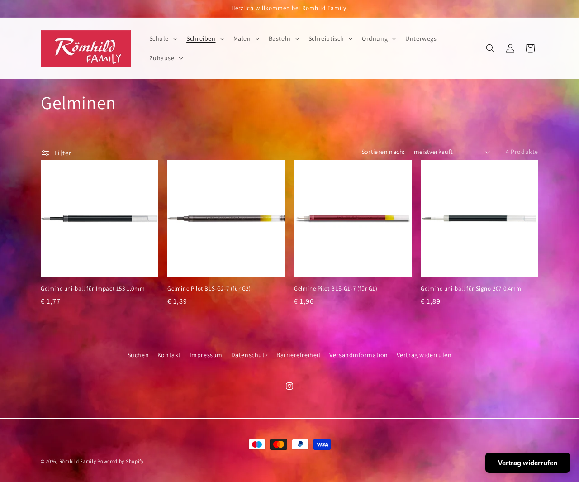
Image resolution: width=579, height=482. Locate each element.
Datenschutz (249, 355)
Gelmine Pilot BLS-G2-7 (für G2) (209, 288)
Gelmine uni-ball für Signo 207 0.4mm (471, 288)
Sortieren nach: (383, 152)
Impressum (206, 355)
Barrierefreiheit (298, 355)
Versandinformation (358, 355)
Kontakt (169, 355)
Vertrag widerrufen (424, 355)
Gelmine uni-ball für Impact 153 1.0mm (93, 288)
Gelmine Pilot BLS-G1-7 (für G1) (336, 288)
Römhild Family (77, 461)
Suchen (138, 355)
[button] (162, 38)
